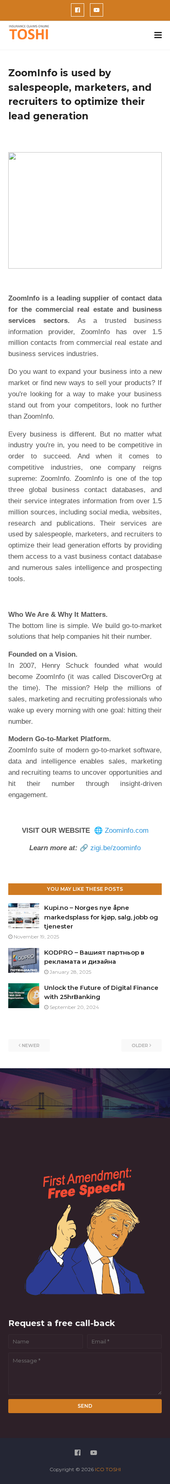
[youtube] (96, 10)
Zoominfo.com (127, 830)
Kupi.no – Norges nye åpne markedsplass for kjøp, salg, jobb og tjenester (101, 917)
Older (140, 1045)
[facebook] (77, 10)
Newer (31, 1045)
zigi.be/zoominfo (115, 848)
